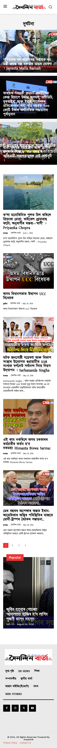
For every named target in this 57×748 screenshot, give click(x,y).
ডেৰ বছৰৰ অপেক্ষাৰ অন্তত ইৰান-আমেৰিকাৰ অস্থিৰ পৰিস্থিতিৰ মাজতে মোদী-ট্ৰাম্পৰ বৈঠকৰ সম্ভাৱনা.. (28, 515)
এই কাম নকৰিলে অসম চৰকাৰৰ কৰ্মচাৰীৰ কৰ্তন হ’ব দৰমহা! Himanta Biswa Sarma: (27, 444)
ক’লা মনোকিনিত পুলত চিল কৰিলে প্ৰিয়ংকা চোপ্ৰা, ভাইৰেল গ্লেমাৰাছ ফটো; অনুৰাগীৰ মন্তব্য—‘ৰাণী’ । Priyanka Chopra (27, 221)
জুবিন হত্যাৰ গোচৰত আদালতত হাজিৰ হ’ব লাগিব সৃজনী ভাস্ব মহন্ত (27, 614)
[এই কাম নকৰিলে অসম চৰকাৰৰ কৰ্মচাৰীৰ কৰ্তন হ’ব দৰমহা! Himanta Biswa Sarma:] (28, 417)
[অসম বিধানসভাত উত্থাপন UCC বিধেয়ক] (28, 271)
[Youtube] (32, 708)
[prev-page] (42, 562)
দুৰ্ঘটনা (5, 304)
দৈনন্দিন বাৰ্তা (16, 233)
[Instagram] (15, 708)
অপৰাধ (5, 233)
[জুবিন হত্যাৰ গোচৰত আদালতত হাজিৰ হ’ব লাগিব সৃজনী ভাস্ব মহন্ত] (28, 592)
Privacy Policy (10, 742)
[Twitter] (23, 708)
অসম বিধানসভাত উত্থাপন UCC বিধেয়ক (24, 296)
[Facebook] (6, 708)
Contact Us (25, 742)
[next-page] (25, 545)
